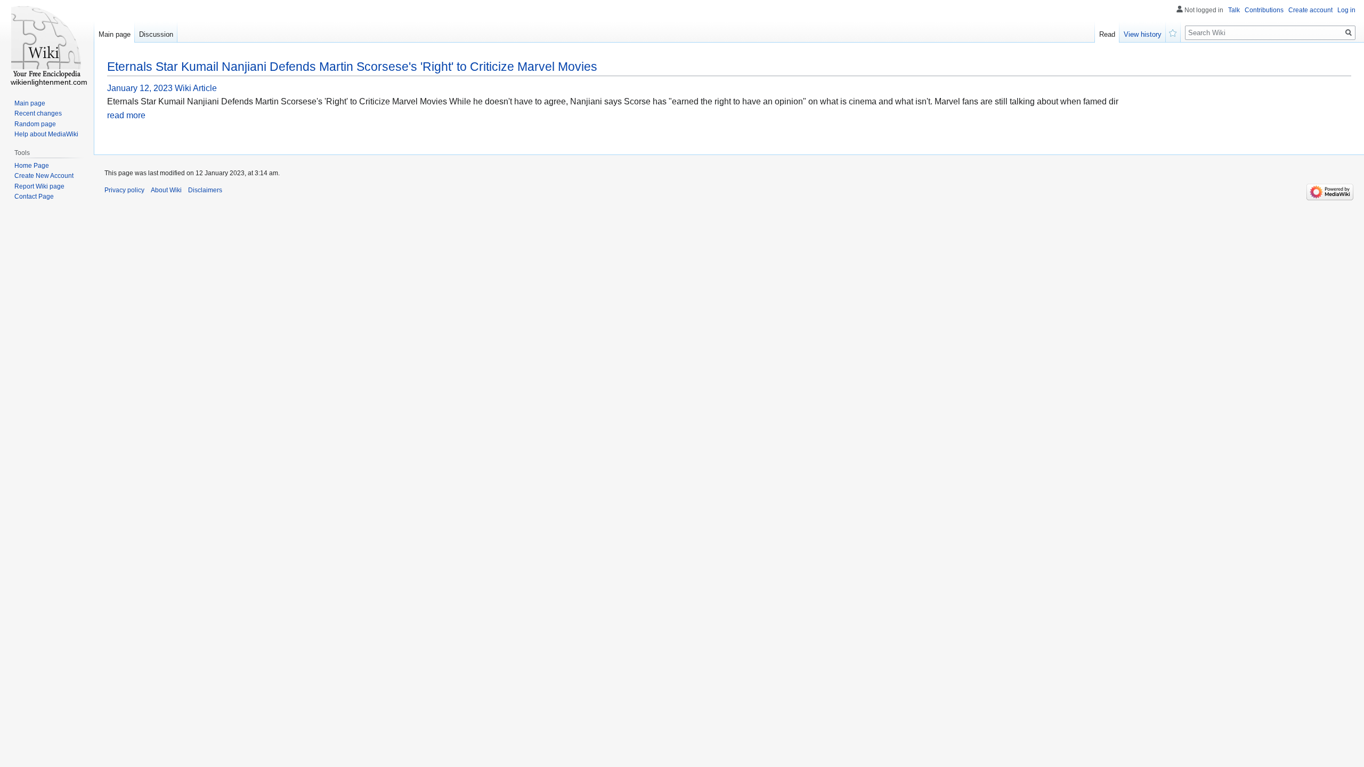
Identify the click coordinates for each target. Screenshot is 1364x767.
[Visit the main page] (47, 42)
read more (126, 115)
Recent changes (38, 113)
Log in (1346, 10)
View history (1143, 34)
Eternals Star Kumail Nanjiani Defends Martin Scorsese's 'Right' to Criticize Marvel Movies (352, 67)
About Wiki (166, 190)
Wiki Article (196, 88)
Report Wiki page (39, 186)
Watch (1173, 32)
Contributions (1264, 10)
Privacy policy (124, 190)
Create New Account (44, 175)
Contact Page (34, 196)
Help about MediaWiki (46, 134)
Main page (115, 34)
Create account (1310, 10)
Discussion (156, 34)
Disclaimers (205, 190)
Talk (1234, 10)
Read (1107, 34)
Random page (35, 124)
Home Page (31, 165)
